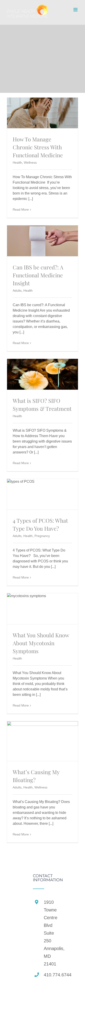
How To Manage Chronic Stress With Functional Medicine (38, 147)
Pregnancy (42, 536)
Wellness (30, 162)
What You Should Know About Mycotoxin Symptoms (41, 643)
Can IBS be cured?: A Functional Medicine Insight (38, 275)
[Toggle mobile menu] (75, 9)
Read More (21, 209)
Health (17, 162)
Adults (17, 290)
